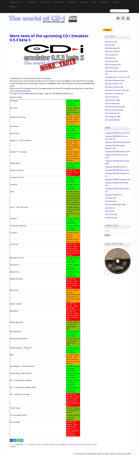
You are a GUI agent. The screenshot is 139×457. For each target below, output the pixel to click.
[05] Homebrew (110, 55)
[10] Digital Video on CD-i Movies (116, 71)
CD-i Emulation (58, 2)
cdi (43, 444)
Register (13, 6)
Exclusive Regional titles (113, 204)
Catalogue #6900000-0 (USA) (115, 133)
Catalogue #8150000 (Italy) (114, 167)
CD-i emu (38, 444)
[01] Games (109, 42)
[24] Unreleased (110, 120)
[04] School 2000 (111, 51)
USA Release (109, 218)
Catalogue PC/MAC (111, 195)
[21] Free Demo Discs (112, 110)
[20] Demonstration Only (113, 107)
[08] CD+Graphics (111, 64)
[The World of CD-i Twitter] (118, 18)
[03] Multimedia (110, 48)
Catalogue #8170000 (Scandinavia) (117, 173)
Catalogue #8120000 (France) (115, 151)
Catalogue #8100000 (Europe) (115, 142)
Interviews (108, 208)
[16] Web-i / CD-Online (113, 93)
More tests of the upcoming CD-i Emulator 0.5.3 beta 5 (49, 37)
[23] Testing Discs (111, 116)
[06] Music (108, 58)
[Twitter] (14, 440)
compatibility (63, 444)
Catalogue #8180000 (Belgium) (116, 179)
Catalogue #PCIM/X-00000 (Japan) (117, 189)
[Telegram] (21, 440)
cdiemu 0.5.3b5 (54, 444)
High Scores (83, 2)
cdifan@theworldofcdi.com (63, 93)
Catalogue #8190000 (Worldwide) (116, 183)
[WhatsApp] (18, 440)
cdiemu (46, 444)
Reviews (108, 211)
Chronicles (71, 2)
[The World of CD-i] (43, 19)
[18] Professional (111, 100)
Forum (94, 2)
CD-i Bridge (109, 198)
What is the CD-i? (16, 2)
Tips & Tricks (109, 214)
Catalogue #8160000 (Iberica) (115, 170)
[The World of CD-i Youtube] (128, 18)
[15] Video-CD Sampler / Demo (115, 90)
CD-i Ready (109, 201)
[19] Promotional (110, 103)
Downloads (45, 2)
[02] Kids (108, 45)
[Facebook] (11, 440)
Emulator (20, 444)
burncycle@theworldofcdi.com (20, 91)
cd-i (33, 444)
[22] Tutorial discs (111, 113)
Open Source (31, 2)
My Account (104, 2)
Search (107, 235)
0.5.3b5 (30, 444)
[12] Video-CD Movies (112, 80)
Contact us (116, 2)
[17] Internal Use (111, 97)
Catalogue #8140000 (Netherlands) (117, 161)
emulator (72, 444)
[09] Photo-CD (110, 68)
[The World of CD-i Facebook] (123, 18)
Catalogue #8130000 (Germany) (116, 155)
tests (89, 444)
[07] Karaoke (109, 61)
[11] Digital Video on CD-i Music (116, 77)
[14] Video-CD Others (112, 87)
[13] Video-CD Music (112, 84)
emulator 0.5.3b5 (81, 444)
